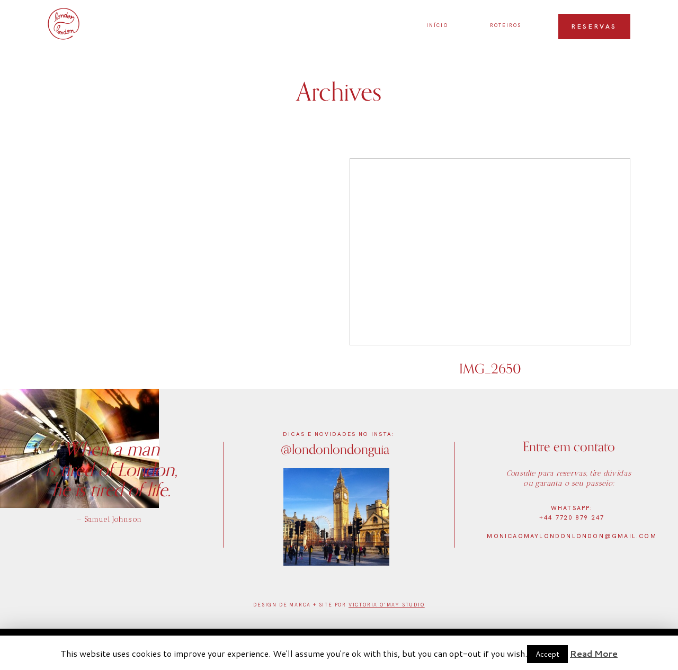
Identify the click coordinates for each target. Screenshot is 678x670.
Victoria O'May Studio (387, 605)
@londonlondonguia (335, 449)
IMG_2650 (490, 273)
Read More (594, 653)
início (437, 25)
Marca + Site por (319, 605)
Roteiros (506, 25)
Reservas (594, 26)
